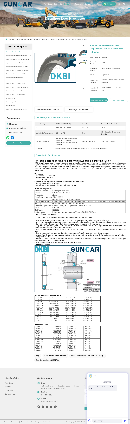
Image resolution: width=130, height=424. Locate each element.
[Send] (125, 420)
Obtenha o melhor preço (99, 100)
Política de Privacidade (11, 422)
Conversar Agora (18, 143)
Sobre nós (58, 4)
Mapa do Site (25, 422)
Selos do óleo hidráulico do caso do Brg (87, 356)
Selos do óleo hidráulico (31, 39)
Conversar (110, 4)
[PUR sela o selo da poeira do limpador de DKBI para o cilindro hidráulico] (55, 67)
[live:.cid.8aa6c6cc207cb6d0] (55, 407)
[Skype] (12, 138)
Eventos (78, 4)
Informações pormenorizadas (49, 110)
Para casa (48, 4)
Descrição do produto (78, 110)
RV (98, 4)
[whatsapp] (8, 138)
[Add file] (89, 420)
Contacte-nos (90, 4)
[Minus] (125, 376)
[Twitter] (42, 407)
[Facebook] (47, 407)
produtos (67, 4)
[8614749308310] (51, 407)
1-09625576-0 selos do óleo (55, 356)
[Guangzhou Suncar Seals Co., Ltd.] (17, 4)
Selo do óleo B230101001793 (47, 360)
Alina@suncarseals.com (18, 128)
